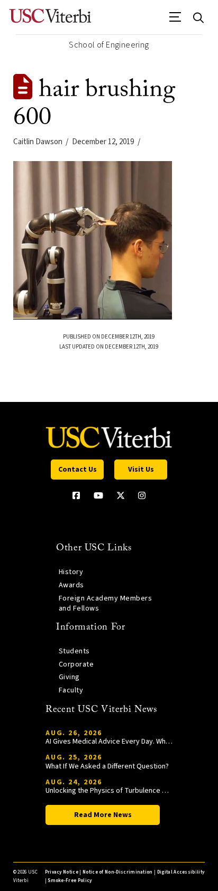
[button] (175, 20)
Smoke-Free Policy (70, 880)
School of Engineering (109, 45)
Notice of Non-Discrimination (118, 872)
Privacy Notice (61, 872)
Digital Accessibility (181, 872)
